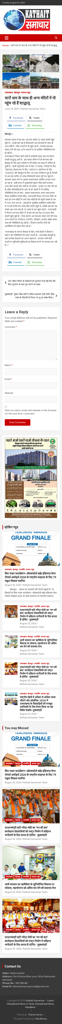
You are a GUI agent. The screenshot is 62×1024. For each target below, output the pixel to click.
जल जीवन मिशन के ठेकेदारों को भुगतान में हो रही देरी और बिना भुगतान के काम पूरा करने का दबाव (32, 283)
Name (9, 365)
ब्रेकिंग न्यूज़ (11, 527)
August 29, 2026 (28, 714)
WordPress (41, 1018)
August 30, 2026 (13, 585)
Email (8, 379)
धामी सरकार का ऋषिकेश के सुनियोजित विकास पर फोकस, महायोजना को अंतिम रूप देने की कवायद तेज (38, 643)
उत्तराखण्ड (9, 92)
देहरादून (17, 92)
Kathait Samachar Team (33, 109)
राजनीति (22, 569)
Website (9, 393)
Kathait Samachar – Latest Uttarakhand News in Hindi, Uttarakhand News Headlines (30, 1004)
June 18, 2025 (12, 109)
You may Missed (16, 728)
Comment (11, 327)
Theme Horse (35, 1014)
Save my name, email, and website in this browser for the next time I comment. (31, 412)
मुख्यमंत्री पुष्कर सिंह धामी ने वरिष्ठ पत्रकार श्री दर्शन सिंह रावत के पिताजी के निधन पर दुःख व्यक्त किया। (29, 296)
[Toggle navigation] (6, 37)
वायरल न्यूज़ (25, 92)
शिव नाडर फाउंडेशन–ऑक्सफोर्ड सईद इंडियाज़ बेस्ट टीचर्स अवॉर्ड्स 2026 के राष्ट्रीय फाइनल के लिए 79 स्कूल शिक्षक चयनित (30, 577)
